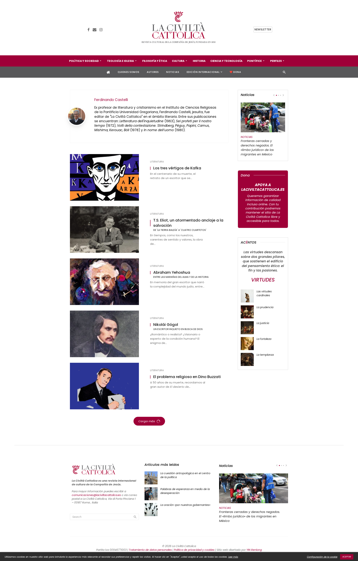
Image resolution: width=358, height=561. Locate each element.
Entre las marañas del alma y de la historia (181, 277)
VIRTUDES (263, 279)
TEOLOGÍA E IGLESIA (120, 61)
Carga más (146, 421)
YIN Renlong (254, 550)
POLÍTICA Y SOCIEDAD (84, 61)
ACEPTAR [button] (346, 556)
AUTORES (153, 72)
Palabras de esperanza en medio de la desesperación (185, 491)
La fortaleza (264, 339)
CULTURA (178, 61)
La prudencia (265, 307)
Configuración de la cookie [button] (322, 556)
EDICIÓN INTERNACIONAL (203, 72)
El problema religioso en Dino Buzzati (187, 376)
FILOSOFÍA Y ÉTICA (154, 61)
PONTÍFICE (254, 61)
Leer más (233, 556)
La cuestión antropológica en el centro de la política (185, 475)
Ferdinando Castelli (111, 99)
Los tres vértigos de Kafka (177, 168)
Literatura (157, 161)
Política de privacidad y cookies (194, 550)
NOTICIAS (172, 72)
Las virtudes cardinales (264, 293)
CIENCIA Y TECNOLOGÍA (226, 61)
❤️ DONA (235, 72)
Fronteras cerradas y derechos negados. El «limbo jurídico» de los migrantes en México (257, 148)
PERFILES (276, 61)
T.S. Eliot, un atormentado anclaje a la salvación (188, 223)
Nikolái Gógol (165, 324)
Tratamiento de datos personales (150, 550)
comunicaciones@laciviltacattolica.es (96, 495)
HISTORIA (199, 61)
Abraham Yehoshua (171, 272)
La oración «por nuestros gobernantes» (185, 505)
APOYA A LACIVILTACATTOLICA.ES (263, 187)
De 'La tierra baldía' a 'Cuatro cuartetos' (179, 230)
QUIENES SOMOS (128, 72)
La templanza (265, 355)
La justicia (263, 323)
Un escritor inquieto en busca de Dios (178, 329)
